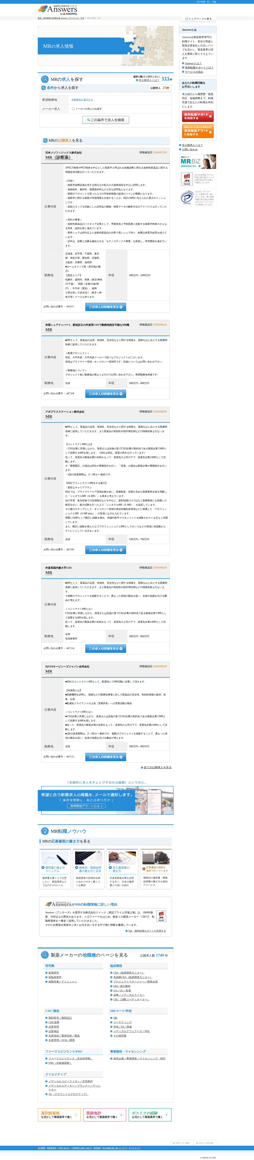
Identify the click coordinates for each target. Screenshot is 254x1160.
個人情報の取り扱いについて (115, 1148)
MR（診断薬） (59, 157)
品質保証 (54, 1031)
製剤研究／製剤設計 (60, 1018)
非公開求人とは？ (149, 80)
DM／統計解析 (122, 986)
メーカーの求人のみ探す (88, 108)
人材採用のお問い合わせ (81, 1148)
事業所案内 (51, 1148)
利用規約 (97, 1148)
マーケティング (122, 1022)
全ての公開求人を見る (158, 767)
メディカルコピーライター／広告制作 (71, 1081)
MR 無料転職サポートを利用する (147, 930)
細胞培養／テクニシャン (63, 981)
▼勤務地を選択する (82, 99)
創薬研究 (54, 972)
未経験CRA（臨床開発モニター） (132, 977)
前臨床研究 (55, 977)
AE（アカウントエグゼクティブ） (69, 1094)
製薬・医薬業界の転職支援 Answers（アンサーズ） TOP (61, 18)
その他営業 (119, 1035)
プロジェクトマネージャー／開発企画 (135, 981)
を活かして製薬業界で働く (56, 1114)
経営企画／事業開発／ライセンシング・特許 (139, 1058)
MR (48, 329)
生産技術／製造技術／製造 (64, 1035)
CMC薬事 (54, 1022)
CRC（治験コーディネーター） (131, 999)
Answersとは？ (193, 63)
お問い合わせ (190, 149)
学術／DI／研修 (122, 1026)
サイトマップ (134, 1148)
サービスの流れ (194, 72)
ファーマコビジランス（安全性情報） (71, 1058)
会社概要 (41, 1148)
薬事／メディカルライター (129, 995)
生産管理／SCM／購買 (62, 1040)
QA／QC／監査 (122, 990)
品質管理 (54, 1026)
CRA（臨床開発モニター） (129, 972)
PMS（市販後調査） (60, 1063)
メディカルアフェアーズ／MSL (131, 1031)
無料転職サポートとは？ (199, 67)
